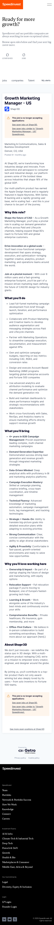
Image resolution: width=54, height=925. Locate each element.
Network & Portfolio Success (16, 799)
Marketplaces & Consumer (15, 862)
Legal (5, 882)
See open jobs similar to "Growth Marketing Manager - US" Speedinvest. (27, 131)
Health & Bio (8, 857)
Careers (6, 818)
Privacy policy (20, 758)
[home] (11, 4)
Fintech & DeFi (10, 848)
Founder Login (9, 906)
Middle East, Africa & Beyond (17, 866)
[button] (49, 4)
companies (17, 80)
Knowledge (8, 809)
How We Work (9, 804)
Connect (6, 813)
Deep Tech (7, 843)
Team (4, 790)
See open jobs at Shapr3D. (24, 124)
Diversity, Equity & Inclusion (17, 886)
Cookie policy (33, 758)
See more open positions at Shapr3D (27, 729)
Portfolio (6, 795)
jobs (4, 80)
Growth (6, 852)
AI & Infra (7, 833)
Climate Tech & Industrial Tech (17, 838)
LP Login (6, 901)
